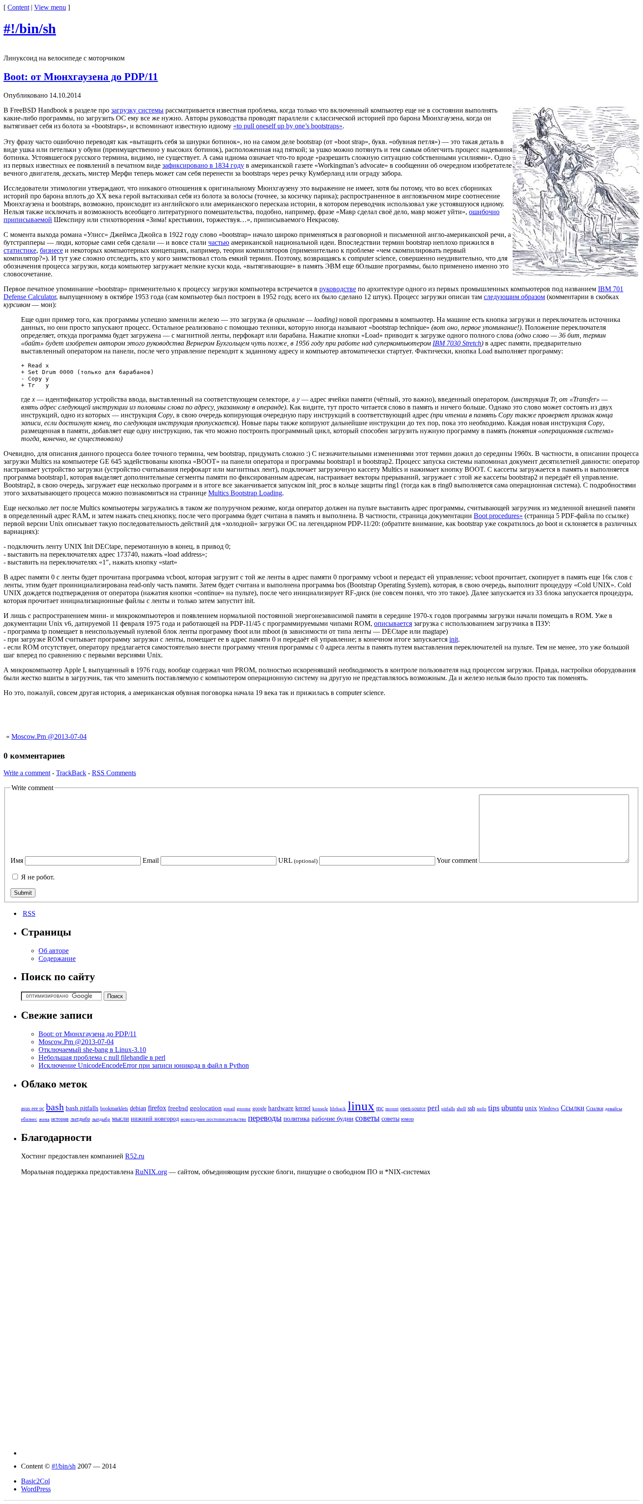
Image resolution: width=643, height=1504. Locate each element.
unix (531, 1108)
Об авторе (53, 950)
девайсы (613, 1108)
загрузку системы (137, 110)
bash (55, 1107)
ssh (471, 1108)
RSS (29, 913)
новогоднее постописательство (213, 1119)
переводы (265, 1118)
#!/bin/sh (29, 28)
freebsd (178, 1108)
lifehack (338, 1108)
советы (367, 1118)
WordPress (36, 1489)
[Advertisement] (321, 717)
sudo (481, 1108)
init (453, 639)
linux (361, 1106)
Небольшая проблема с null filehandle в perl (101, 1057)
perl (433, 1108)
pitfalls (448, 1108)
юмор (407, 1119)
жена (44, 1119)
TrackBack (71, 773)
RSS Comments (114, 773)
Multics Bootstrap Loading (245, 493)
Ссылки (572, 1108)
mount (391, 1108)
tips (494, 1107)
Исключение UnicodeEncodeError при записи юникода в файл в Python (143, 1065)
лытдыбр (80, 1119)
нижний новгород (155, 1119)
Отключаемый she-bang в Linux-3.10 (92, 1049)
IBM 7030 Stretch (457, 343)
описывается (393, 623)
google (259, 1108)
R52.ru (134, 1156)
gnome (244, 1108)
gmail (229, 1108)
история (60, 1119)
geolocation (206, 1108)
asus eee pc (32, 1108)
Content (18, 7)
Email (151, 860)
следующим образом (514, 296)
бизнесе (51, 250)
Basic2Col (35, 1481)
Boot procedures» (498, 515)
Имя (16, 860)
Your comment (457, 860)
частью (218, 242)
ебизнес (29, 1119)
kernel (303, 1108)
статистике (19, 250)
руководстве (337, 289)
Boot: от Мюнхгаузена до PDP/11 (80, 76)
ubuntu (512, 1107)
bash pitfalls (82, 1108)
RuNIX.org (151, 1172)
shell (461, 1108)
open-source (413, 1108)
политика (296, 1118)
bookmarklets (114, 1108)
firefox (157, 1108)
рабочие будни (332, 1118)
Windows (549, 1108)
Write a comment (26, 773)
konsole (320, 1108)
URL (298, 860)
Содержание (57, 958)
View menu (50, 7)
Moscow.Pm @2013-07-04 (49, 736)
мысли (120, 1119)
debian (138, 1108)
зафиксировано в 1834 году (203, 165)
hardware (281, 1108)
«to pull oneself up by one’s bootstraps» (287, 126)
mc (380, 1108)
